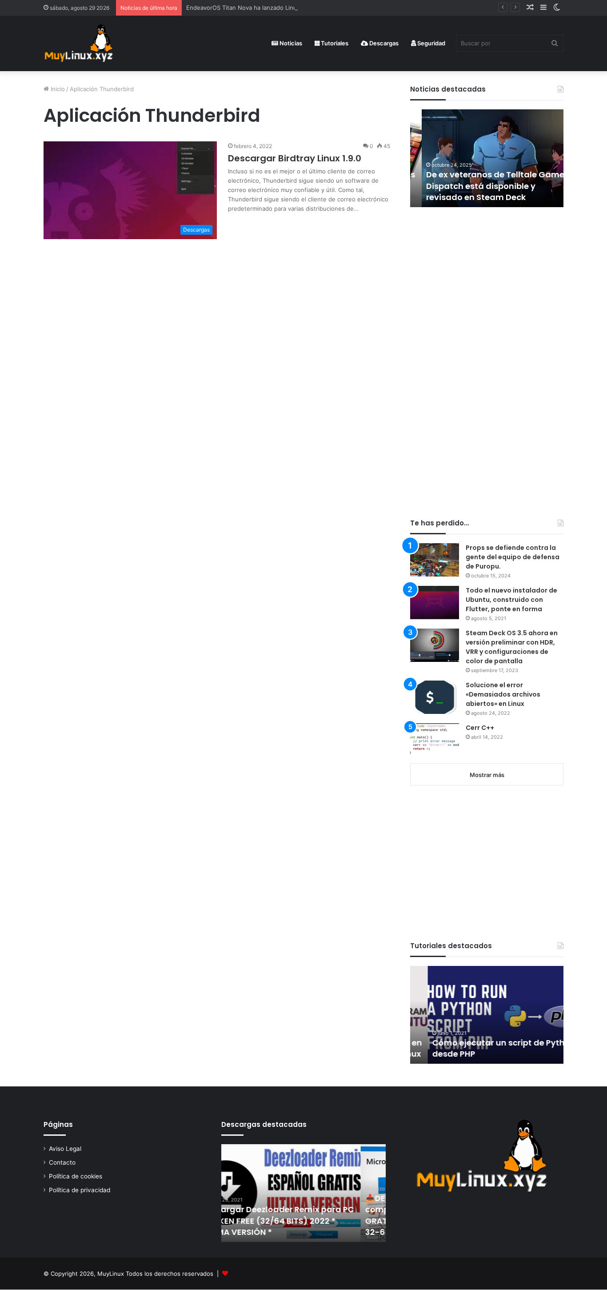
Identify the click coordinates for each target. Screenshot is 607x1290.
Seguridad (430, 43)
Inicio (57, 88)
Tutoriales (333, 43)
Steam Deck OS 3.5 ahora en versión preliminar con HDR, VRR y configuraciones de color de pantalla (512, 647)
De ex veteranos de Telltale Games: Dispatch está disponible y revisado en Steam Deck (487, 185)
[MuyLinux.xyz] (78, 43)
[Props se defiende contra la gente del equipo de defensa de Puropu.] (434, 560)
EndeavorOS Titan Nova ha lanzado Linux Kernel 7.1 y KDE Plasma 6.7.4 (283, 7)
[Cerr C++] (434, 740)
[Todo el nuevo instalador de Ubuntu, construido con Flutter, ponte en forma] (434, 602)
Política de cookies (75, 1176)
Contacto (62, 1162)
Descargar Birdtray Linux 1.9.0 (294, 158)
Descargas (383, 43)
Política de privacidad (79, 1190)
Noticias (290, 43)
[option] (486, 158)
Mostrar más (487, 774)
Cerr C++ (480, 727)
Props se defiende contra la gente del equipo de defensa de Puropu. (512, 557)
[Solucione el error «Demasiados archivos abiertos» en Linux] (434, 697)
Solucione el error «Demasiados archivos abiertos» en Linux (503, 694)
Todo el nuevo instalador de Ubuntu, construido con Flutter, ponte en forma (511, 599)
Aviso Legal (65, 1148)
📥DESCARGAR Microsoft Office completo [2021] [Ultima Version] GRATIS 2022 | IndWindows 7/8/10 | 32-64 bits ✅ (296, 1215)
